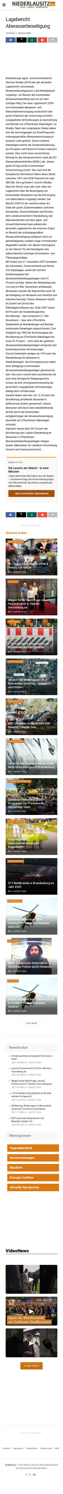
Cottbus (13, 582)
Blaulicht (16, 1167)
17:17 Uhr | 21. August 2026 (27, 1112)
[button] (31, 1279)
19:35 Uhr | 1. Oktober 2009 (18, 33)
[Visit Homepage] (33, 5)
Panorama (13, 622)
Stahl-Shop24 (51, 1465)
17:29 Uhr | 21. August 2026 (27, 1087)
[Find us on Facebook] (26, 1474)
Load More (31, 1023)
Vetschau (13, 941)
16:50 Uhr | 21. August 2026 (27, 1125)
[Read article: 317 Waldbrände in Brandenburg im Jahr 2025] (31, 876)
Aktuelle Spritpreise (24, 1187)
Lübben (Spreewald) (19, 781)
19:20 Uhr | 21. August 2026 (27, 1075)
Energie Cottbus (22, 1177)
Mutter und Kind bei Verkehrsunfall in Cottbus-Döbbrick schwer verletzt (31, 1003)
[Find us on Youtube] (34, 1474)
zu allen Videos (31, 1366)
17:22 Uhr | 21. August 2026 (27, 1100)
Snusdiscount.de (23, 1468)
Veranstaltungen (22, 1158)
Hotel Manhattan (39, 1468)
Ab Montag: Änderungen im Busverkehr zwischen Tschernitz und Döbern (29, 683)
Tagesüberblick (21, 1148)
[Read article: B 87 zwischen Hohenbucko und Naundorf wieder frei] (31, 716)
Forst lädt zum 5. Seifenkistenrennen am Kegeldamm (23, 843)
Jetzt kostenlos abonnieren (31, 493)
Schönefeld (14, 901)
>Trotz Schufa (23, 1465)
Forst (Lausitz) (17, 821)
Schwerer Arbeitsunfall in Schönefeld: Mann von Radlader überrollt (29, 923)
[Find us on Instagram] (30, 1474)
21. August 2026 (18, 572)
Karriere (6, 1448)
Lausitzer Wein (37, 1465)
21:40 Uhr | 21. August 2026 (27, 1062)
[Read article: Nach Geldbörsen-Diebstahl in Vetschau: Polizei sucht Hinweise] (31, 956)
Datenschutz (46, 1448)
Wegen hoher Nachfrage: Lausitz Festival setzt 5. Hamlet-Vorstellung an (30, 603)
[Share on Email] (42, 40)
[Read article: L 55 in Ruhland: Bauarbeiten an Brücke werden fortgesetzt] (31, 637)
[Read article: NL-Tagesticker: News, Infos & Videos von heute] (31, 557)
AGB (57, 1448)
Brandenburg (15, 542)
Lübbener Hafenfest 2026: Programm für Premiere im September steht (26, 803)
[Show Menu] (3, 5)
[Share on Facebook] (11, 40)
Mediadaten (31, 1448)
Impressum (18, 1448)
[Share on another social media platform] (52, 40)
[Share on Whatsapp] (32, 40)
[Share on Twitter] (21, 40)
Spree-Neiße (15, 662)
